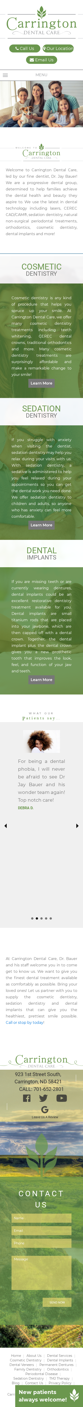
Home (16, 1356)
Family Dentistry (28, 1369)
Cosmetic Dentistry (26, 1360)
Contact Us (34, 1383)
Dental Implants (60, 1360)
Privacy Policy (60, 1383)
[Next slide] (77, 825)
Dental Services (59, 1356)
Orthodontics (58, 1369)
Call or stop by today (24, 1022)
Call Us (26, 48)
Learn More (41, 383)
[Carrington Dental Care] (41, 22)
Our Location (59, 48)
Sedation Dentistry (28, 1378)
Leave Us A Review (45, 1117)
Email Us (43, 59)
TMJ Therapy (59, 1378)
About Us (34, 1356)
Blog (16, 1383)
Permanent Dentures (56, 1365)
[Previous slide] (5, 825)
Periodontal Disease (41, 1374)
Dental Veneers (21, 1365)
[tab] (32, 918)
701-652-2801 (48, 1089)
